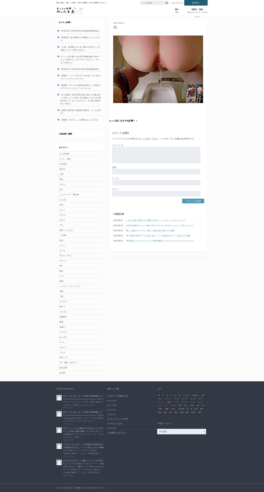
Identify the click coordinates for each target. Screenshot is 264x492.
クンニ (62, 245)
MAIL (197, 3)
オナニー (63, 260)
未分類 (62, 373)
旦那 (165, 412)
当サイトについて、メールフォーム (197, 12)
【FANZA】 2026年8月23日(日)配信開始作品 (79, 31)
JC (163, 395)
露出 (61, 271)
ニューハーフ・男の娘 (69, 194)
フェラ (62, 250)
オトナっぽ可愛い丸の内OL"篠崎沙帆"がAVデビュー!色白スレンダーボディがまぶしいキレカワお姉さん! (80, 59)
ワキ (61, 225)
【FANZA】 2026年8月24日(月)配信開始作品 (79, 69)
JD (167, 395)
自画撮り (63, 317)
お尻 (61, 204)
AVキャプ (63, 357)
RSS (176, 10)
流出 (170, 412)
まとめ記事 (64, 154)
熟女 (61, 179)
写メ (203, 405)
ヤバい (62, 342)
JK (171, 395)
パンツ (192, 402)
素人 (187, 412)
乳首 (192, 405)
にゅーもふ (111, 409)
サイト (115, 189)
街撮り (62, 327)
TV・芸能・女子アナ (68, 362)
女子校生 (63, 164)
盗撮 (61, 322)
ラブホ (173, 405)
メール (115, 178)
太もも (62, 220)
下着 (61, 296)
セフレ (201, 399)
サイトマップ (178, 3)
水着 (61, 291)
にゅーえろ (111, 400)
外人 (61, 189)
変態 (166, 409)
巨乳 (196, 409)
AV (159, 395)
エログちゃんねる (114, 423)
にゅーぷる (111, 405)
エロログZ (111, 428)
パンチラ (63, 301)
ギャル (62, 184)
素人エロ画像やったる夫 (79, 488)
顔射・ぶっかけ (66, 230)
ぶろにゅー (111, 414)
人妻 (61, 174)
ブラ (159, 405)
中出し (185, 405)
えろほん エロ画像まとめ (117, 396)
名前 (114, 167)
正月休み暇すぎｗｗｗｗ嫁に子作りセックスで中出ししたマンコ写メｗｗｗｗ (159, 225)
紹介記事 (63, 367)
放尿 (61, 281)
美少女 (62, 169)
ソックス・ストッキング (70, 286)
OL (175, 395)
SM (60, 266)
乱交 (61, 240)
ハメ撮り (63, 235)
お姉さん (195, 395)
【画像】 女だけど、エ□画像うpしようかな (79, 120)
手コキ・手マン (66, 255)
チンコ (160, 402)
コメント (117, 145)
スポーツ (63, 347)
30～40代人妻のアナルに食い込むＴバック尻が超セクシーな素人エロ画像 (158, 235)
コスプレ (63, 311)
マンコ (165, 405)
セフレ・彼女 (65, 159)
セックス (193, 399)
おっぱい (63, 199)
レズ (61, 276)
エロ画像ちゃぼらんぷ (116, 432)
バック (176, 402)
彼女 (201, 409)
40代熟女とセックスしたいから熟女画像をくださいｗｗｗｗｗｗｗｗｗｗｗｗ (160, 241)
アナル (62, 215)
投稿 (159, 412)
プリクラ (63, 332)
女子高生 (181, 409)
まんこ (62, 210)
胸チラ (62, 306)
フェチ (62, 352)
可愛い (160, 409)
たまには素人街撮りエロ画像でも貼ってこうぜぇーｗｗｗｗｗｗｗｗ (156, 220)
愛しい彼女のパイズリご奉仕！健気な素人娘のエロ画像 (150, 230)
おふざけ (63, 337)
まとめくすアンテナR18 (117, 419)
